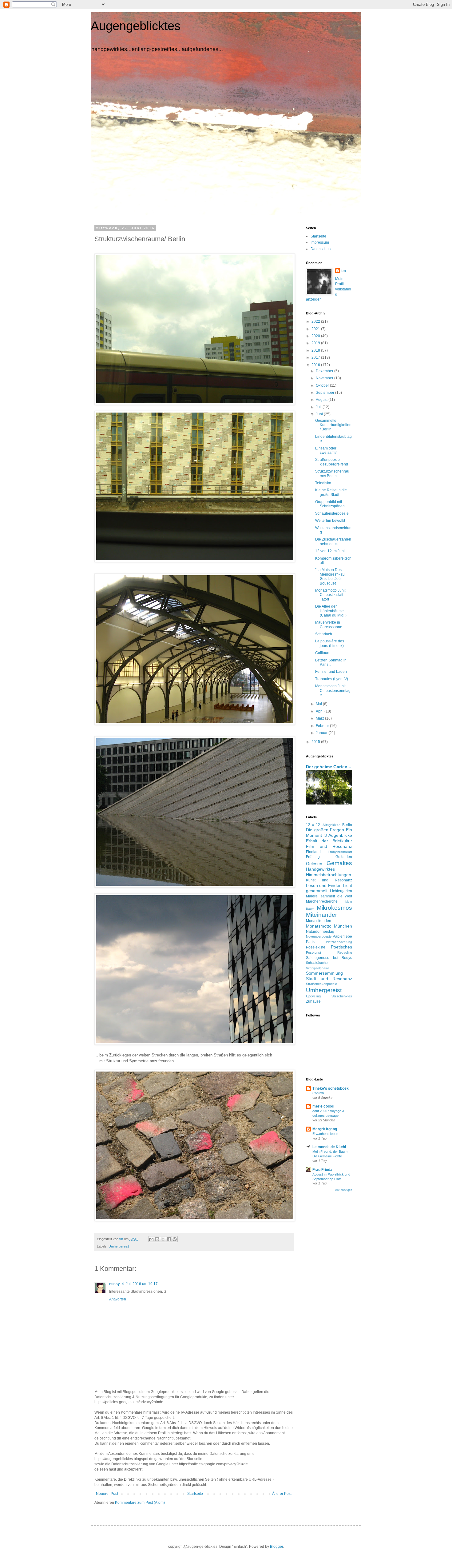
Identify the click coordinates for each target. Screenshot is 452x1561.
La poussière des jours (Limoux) (329, 643)
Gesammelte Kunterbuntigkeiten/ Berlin (333, 425)
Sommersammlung (324, 973)
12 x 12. (313, 825)
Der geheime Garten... (328, 766)
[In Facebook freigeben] (169, 1239)
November (325, 378)
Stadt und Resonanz (329, 978)
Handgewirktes (320, 869)
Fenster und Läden (331, 671)
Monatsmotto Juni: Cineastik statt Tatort (330, 594)
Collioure (323, 653)
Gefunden (343, 857)
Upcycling (313, 996)
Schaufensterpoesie (332, 513)
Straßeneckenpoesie (321, 984)
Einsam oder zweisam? (326, 450)
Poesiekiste (315, 947)
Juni (320, 414)
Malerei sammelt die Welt (329, 896)
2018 (316, 350)
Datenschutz (321, 249)
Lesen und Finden (324, 885)
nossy (114, 1284)
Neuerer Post (107, 1493)
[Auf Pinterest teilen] (175, 1239)
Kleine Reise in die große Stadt (331, 492)
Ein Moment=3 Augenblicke (329, 832)
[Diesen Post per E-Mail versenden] (151, 1239)
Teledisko (323, 483)
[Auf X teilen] (163, 1239)
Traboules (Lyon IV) (331, 679)
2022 (316, 321)
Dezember (325, 371)
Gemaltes (339, 863)
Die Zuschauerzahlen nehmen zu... (333, 541)
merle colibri (323, 1106)
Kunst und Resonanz (329, 880)
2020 (316, 336)
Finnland (313, 852)
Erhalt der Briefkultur (329, 840)
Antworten (117, 1299)
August (322, 399)
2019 (316, 343)
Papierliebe (342, 936)
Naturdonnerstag (320, 931)
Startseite (195, 1493)
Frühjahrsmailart (340, 852)
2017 (316, 357)
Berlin (347, 825)
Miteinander (321, 915)
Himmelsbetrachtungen (328, 874)
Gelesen (314, 863)
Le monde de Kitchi (329, 1147)
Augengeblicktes (135, 26)
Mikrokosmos (334, 907)
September (325, 392)
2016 (316, 365)
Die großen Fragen (325, 829)
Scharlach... (325, 634)
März (320, 718)
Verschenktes (341, 996)
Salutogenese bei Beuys (329, 958)
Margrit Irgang (324, 1129)
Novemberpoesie (318, 936)
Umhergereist (119, 1246)
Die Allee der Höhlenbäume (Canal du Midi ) (331, 610)
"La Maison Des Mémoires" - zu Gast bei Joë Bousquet (330, 576)
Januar (322, 733)
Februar (323, 726)
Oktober (323, 385)
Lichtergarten (341, 891)
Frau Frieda (322, 1170)
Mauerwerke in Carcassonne (328, 624)
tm (343, 271)
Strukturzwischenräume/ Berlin (332, 473)
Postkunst (313, 952)
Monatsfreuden (318, 921)
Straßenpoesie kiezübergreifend (331, 461)
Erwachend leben (325, 1134)
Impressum (320, 242)
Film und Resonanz (329, 846)
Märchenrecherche (322, 901)
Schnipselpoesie (317, 968)
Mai (319, 704)
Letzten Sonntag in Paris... (331, 662)
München (343, 926)
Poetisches (341, 946)
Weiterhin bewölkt (330, 520)
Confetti (318, 1093)
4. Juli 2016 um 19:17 (140, 1284)
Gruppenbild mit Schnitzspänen (330, 504)
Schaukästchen (317, 962)
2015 (316, 742)
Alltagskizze (331, 825)
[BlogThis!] (157, 1239)
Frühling (313, 857)
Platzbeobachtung (339, 942)
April (320, 711)
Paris (310, 942)
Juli (319, 407)
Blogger (276, 1546)
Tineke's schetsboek (330, 1088)
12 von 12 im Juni (330, 551)
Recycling (344, 952)
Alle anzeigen (343, 1190)
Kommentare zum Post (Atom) (140, 1502)
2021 (316, 329)
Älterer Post (281, 1493)
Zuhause (313, 1001)
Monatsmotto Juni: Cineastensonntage (333, 690)
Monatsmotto (318, 926)
